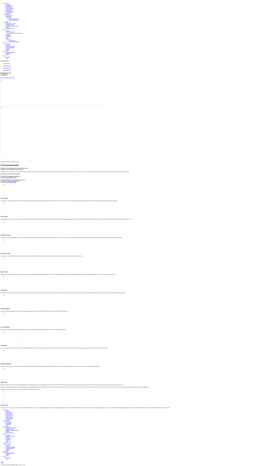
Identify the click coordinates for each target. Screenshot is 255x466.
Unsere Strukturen (9, 8)
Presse (7, 54)
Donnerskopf (8, 16)
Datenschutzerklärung (10, 52)
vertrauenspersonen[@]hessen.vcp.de (9, 177)
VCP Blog (8, 57)
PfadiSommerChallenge (11, 23)
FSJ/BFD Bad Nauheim (13, 18)
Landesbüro (8, 44)
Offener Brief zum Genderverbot (15, 33)
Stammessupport (9, 11)
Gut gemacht (8, 12)
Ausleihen (8, 30)
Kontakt (8, 161)
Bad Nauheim (9, 15)
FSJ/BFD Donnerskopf (13, 20)
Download (8, 36)
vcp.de (4, 456)
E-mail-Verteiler (11, 40)
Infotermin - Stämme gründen (12, 26)
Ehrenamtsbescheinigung (13, 41)
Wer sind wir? (9, 6)
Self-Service (8, 442)
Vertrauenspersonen (10, 47)
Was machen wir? (9, 5)
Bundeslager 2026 (9, 24)
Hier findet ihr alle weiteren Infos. (8, 77)
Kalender (8, 34)
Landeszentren (6, 420)
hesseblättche (8, 35)
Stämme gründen (9, 10)
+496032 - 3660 (12, 182)
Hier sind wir (8, 9)
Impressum (8, 53)
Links (7, 38)
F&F (7, 58)
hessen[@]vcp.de (15, 181)
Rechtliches (5, 451)
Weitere (7, 49)
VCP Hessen (3, 161)
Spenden (7, 45)
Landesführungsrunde (10, 46)
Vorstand (8, 48)
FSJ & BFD (8, 424)
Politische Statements (10, 436)
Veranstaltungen (6, 426)
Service (4, 433)
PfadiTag (8, 27)
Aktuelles (8, 4)
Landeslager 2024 (9, 28)
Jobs (7, 21)
